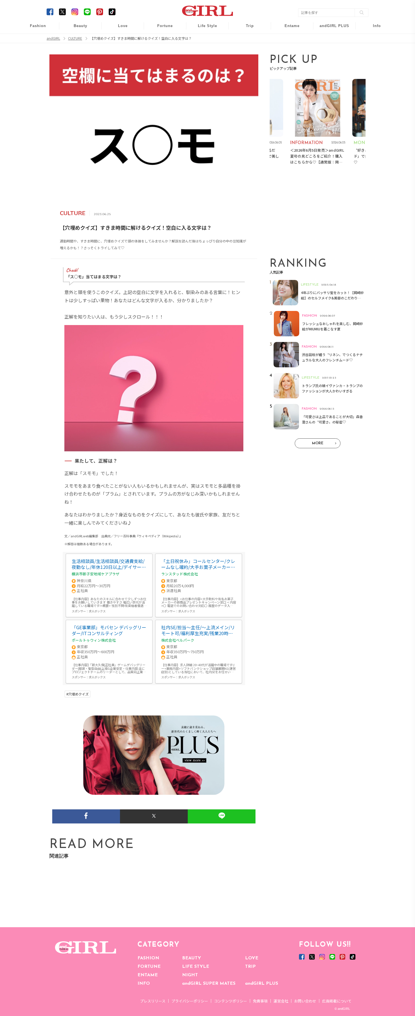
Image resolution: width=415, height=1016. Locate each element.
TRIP (250, 966)
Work (203, 40)
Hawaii (246, 29)
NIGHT (190, 975)
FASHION (148, 958)
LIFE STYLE (195, 966)
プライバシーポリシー (189, 1001)
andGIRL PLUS (261, 983)
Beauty (80, 26)
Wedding (119, 29)
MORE (317, 443)
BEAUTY (191, 958)
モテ (119, 40)
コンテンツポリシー (230, 1001)
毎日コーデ (34, 29)
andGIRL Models (373, 61)
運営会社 (281, 1001)
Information (330, 61)
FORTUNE (149, 966)
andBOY (288, 29)
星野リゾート (246, 40)
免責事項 (260, 1001)
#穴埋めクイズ (77, 694)
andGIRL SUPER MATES (208, 983)
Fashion (331, 29)
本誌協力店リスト (373, 50)
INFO (143, 983)
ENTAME (147, 975)
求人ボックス (97, 611)
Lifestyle (330, 50)
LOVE (251, 958)
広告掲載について (336, 1001)
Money (203, 29)
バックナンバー (373, 40)
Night (118, 50)
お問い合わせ (305, 1001)
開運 (161, 29)
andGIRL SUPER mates (373, 72)
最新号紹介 (373, 29)
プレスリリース (152, 1001)
